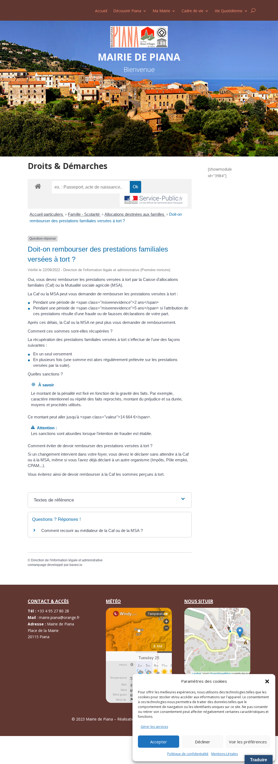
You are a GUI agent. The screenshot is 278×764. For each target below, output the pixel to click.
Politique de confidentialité (187, 754)
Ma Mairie (161, 11)
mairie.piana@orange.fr (59, 617)
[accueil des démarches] (38, 186)
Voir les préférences (248, 741)
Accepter (158, 741)
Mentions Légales (224, 754)
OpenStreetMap (220, 673)
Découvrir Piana (127, 11)
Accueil (101, 11)
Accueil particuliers (47, 214)
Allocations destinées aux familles (135, 214)
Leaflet (196, 673)
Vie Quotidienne (228, 11)
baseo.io (76, 565)
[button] (267, 681)
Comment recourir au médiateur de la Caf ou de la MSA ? (92, 530)
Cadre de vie (192, 11)
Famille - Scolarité (84, 214)
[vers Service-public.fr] (154, 200)
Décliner (202, 741)
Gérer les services (154, 726)
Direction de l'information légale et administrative (67, 560)
